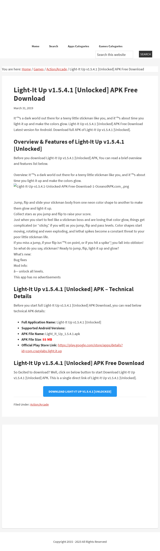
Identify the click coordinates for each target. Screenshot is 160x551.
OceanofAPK (80, 21)
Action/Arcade (39, 404)
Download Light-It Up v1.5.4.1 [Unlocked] (80, 391)
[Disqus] (80, 476)
